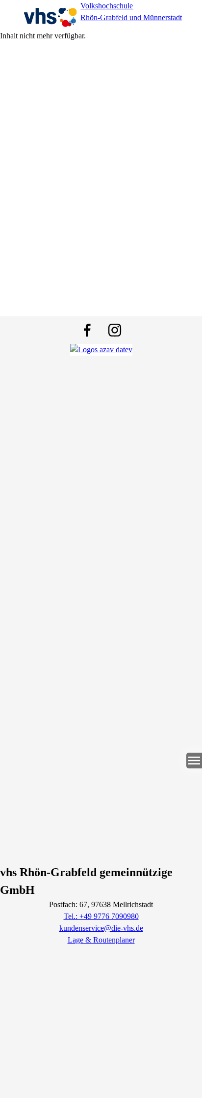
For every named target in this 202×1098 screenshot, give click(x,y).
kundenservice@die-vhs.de (101, 928)
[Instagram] (114, 330)
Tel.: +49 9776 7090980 (101, 916)
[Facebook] (87, 330)
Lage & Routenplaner (101, 940)
